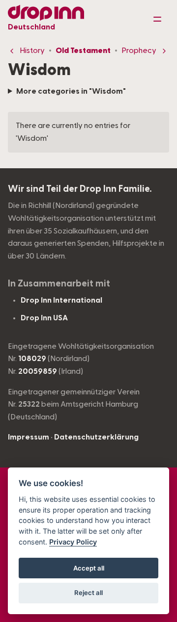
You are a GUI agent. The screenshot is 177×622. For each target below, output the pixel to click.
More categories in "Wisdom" (71, 91)
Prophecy (138, 50)
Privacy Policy (73, 542)
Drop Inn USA (44, 318)
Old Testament (83, 50)
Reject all (88, 592)
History (32, 50)
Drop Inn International (61, 300)
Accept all (88, 568)
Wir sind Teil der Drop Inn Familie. (80, 189)
